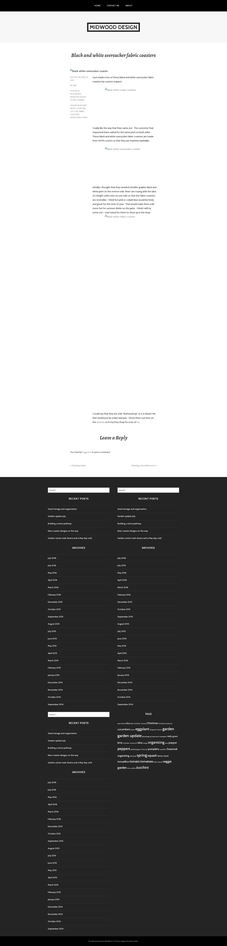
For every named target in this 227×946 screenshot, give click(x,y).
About (129, 5)
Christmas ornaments (165, 723)
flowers (159, 730)
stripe (85, 117)
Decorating (75, 94)
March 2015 (53, 660)
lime (119, 742)
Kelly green (172, 736)
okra (139, 742)
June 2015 (52, 638)
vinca (129, 768)
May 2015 (52, 646)
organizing (156, 742)
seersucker (75, 117)
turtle (155, 762)
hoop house (155, 736)
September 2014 (55, 704)
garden (168, 729)
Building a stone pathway (59, 523)
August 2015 (53, 624)
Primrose (144, 749)
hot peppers (163, 736)
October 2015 (54, 609)
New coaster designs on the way (63, 531)
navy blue (126, 743)
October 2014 (54, 697)
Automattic (133, 941)
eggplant (142, 729)
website (101, 422)
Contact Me (113, 5)
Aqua (119, 723)
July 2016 (52, 565)
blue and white (135, 723)
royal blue (163, 749)
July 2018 (52, 558)
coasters (81, 108)
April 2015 (52, 653)
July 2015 (52, 631)
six (138, 422)
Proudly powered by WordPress (101, 941)
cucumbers (123, 729)
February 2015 (54, 668)
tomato (135, 761)
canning (143, 723)
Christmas (152, 723)
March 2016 (53, 587)
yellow (133, 768)
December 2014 (55, 682)
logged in (86, 452)
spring (142, 755)
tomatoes (146, 761)
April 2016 (52, 580)
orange (145, 743)
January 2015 (53, 675)
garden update (129, 735)
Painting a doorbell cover (143, 465)
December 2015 (55, 602)
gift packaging (146, 736)
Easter (133, 730)
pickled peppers (136, 749)
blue (128, 723)
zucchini (142, 767)
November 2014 (55, 690)
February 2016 (54, 594)
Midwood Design (113, 27)
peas (166, 743)
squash (152, 755)
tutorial (160, 762)
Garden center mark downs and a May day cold (70, 538)
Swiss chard (162, 756)
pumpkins (153, 749)
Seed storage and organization (62, 509)
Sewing (81, 100)
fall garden (153, 730)
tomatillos (123, 761)
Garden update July (57, 516)
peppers (123, 749)
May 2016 (52, 573)
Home (97, 5)
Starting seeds (79, 465)
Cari (74, 85)
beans (123, 723)
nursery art (133, 743)
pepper (173, 742)
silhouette (133, 756)
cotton (74, 111)
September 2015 (55, 616)
